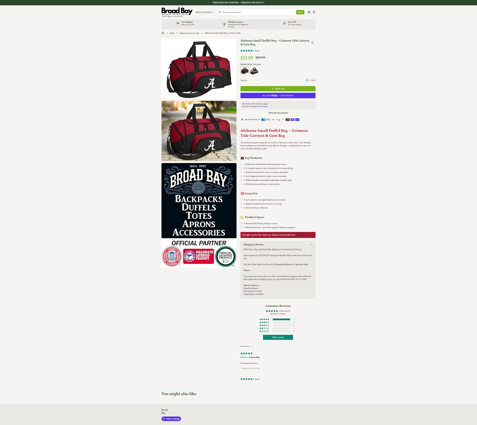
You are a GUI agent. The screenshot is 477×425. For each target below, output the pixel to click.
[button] (246, 51)
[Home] (177, 12)
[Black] (254, 71)
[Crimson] (244, 70)
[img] (246, 353)
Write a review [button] (278, 337)
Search (300, 12)
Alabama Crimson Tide (189, 33)
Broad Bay (164, 411)
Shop (172, 33)
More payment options (278, 112)
